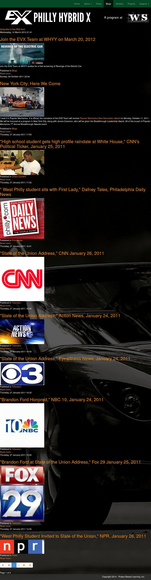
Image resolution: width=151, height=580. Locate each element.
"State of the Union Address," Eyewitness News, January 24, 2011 (65, 358)
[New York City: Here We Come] (22, 101)
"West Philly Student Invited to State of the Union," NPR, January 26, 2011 (73, 536)
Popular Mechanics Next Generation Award (100, 118)
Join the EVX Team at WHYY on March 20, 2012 (47, 39)
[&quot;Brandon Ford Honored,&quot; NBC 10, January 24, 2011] (22, 425)
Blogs (108, 3)
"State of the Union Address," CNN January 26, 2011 (52, 253)
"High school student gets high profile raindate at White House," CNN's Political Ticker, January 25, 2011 (69, 143)
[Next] (24, 565)
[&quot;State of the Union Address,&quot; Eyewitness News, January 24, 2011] (22, 373)
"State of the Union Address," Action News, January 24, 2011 (60, 315)
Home (77, 3)
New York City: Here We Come (30, 83)
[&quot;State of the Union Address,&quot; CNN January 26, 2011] (22, 278)
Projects (131, 3)
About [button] (87, 3)
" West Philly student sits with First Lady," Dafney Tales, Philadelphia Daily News (73, 191)
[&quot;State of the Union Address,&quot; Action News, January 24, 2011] (22, 331)
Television (16, 302)
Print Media (17, 240)
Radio (14, 555)
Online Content (19, 176)
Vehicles (119, 3)
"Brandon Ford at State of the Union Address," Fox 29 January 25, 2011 (70, 462)
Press (98, 3)
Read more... (6, 73)
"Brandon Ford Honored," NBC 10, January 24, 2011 (52, 399)
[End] (30, 565)
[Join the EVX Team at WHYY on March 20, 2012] (22, 53)
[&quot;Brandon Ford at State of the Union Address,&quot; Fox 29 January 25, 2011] (22, 493)
